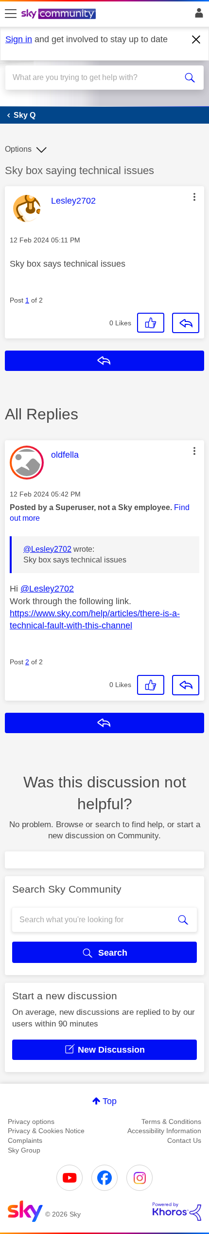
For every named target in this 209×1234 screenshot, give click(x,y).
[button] (194, 197)
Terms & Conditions (171, 1121)
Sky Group (24, 1150)
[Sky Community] (60, 14)
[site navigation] (11, 14)
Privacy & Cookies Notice (46, 1131)
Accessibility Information (164, 1131)
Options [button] (18, 149)
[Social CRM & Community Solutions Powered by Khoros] (177, 1211)
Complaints (25, 1140)
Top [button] (110, 1101)
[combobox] (94, 77)
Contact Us (184, 1140)
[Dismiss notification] (196, 40)
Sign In (197, 15)
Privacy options (31, 1121)
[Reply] (185, 323)
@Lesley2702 (47, 549)
